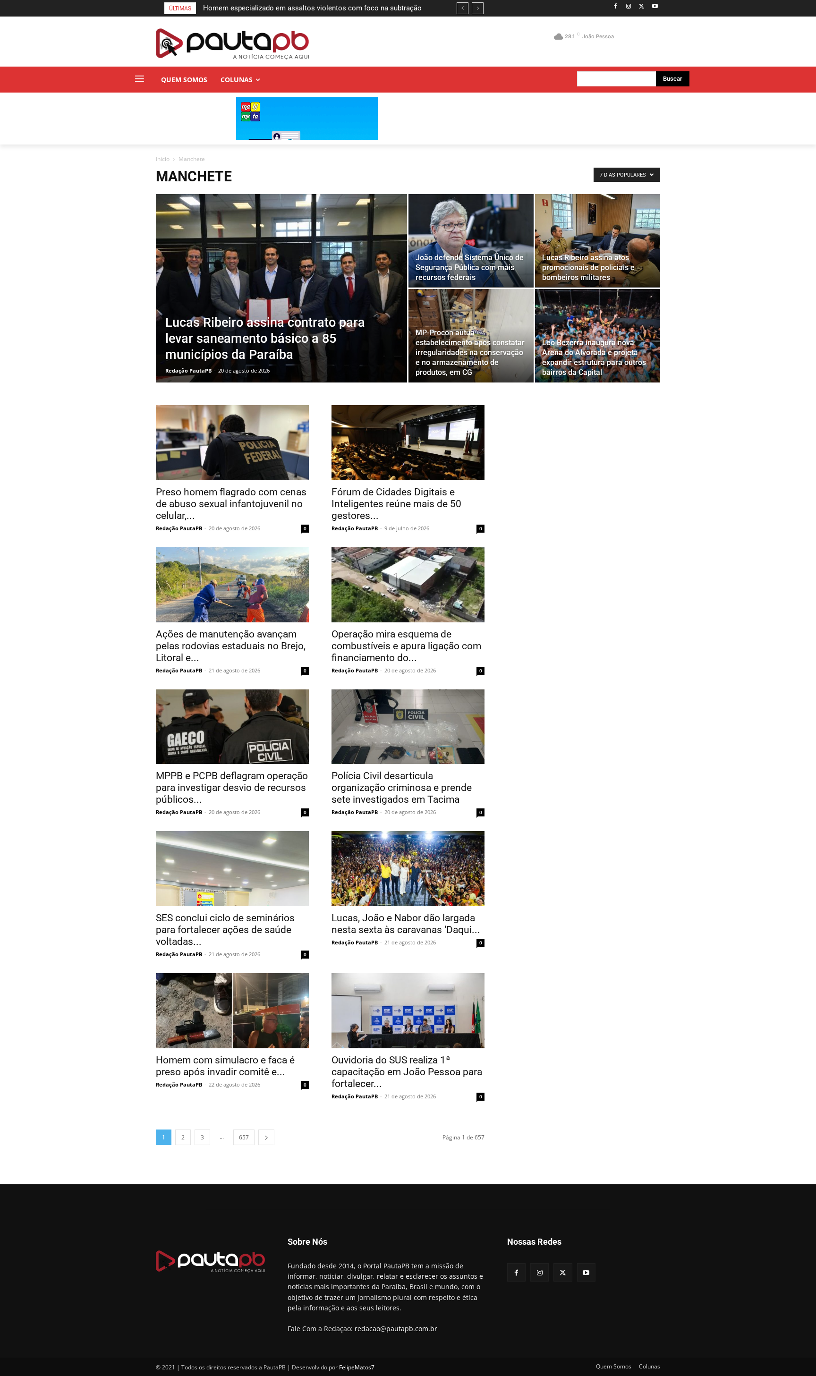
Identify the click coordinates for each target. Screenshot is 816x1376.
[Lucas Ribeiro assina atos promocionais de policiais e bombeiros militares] (597, 240)
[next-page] (266, 1137)
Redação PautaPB (188, 370)
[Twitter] (641, 6)
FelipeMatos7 (356, 1367)
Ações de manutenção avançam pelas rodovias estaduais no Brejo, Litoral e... (231, 646)
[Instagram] (628, 6)
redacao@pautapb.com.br (396, 1328)
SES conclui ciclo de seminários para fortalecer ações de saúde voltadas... (225, 929)
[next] (478, 8)
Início (163, 159)
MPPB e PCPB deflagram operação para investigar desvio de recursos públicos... (232, 787)
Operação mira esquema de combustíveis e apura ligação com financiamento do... (406, 646)
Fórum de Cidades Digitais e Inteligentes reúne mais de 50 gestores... (396, 503)
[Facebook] (615, 6)
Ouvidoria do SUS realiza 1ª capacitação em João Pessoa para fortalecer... (407, 1071)
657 (244, 1137)
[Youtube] (654, 6)
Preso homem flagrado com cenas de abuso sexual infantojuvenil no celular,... (231, 503)
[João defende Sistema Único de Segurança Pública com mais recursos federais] (471, 240)
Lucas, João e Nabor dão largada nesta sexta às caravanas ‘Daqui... (406, 923)
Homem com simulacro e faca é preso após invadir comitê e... (225, 1066)
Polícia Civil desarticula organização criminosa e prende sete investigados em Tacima (402, 787)
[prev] (462, 8)
